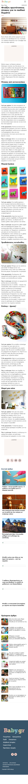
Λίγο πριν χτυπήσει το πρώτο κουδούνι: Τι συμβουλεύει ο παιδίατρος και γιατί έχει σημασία (18, 654)
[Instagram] (15, 754)
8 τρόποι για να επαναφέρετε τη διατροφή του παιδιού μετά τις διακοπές (17, 696)
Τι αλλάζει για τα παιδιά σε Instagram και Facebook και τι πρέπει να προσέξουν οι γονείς (17, 629)
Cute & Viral (7, 745)
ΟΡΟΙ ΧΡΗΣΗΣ (12, 762)
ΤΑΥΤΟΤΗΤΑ (5, 762)
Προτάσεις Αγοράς (9, 748)
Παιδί (5, 739)
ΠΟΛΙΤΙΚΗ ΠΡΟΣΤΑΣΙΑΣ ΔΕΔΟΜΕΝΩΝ (11, 764)
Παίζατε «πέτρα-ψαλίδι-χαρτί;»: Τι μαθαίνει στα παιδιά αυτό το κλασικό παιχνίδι (18, 646)
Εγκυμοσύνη (17, 736)
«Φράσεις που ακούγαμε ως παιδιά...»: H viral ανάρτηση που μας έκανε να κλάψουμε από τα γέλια (17, 671)
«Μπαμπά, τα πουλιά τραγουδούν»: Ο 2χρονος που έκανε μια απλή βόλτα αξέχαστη (17, 637)
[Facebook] (12, 754)
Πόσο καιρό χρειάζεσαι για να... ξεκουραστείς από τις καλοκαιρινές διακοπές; (17, 688)
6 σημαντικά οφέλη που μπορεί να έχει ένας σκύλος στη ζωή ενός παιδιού (17, 663)
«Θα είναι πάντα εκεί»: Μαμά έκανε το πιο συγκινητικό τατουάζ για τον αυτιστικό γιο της (18, 620)
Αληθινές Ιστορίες (9, 742)
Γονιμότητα (6, 736)
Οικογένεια (12, 739)
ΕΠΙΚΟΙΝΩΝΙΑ (6, 766)
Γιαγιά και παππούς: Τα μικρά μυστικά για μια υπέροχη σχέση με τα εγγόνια (17, 680)
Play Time (4, 5)
